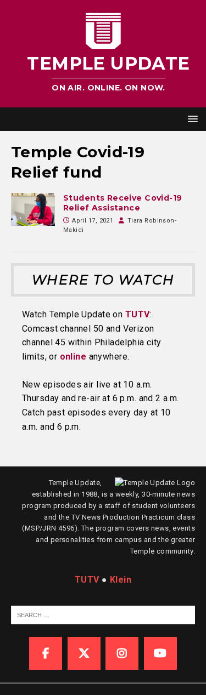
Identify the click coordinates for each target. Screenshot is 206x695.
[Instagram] (121, 653)
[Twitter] (84, 653)
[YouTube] (160, 653)
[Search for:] (108, 615)
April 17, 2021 (92, 220)
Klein (120, 579)
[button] (191, 118)
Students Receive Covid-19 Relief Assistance (122, 203)
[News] (33, 209)
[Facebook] (45, 653)
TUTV (137, 314)
